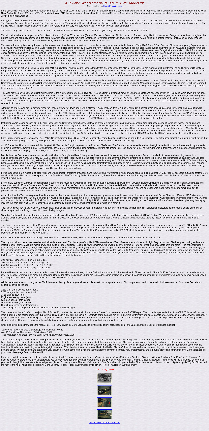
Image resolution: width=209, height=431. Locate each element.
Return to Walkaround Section (104, 422)
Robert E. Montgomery (112, 6)
